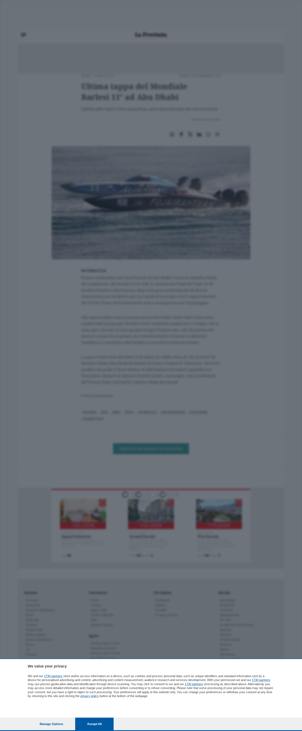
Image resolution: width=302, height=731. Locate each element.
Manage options (51, 724)
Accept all (94, 724)
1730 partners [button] (53, 676)
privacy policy (89, 696)
